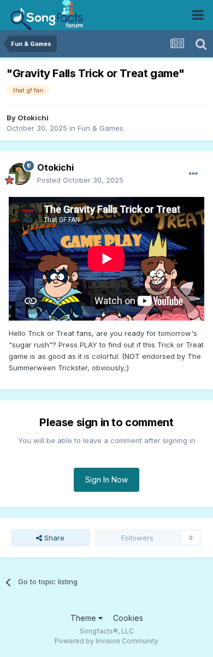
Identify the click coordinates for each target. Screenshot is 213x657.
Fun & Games (100, 128)
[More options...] (193, 174)
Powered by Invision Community (106, 641)
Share (53, 537)
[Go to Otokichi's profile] (20, 174)
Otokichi (33, 117)
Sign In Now (106, 479)
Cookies (128, 618)
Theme (84, 618)
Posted (80, 180)
